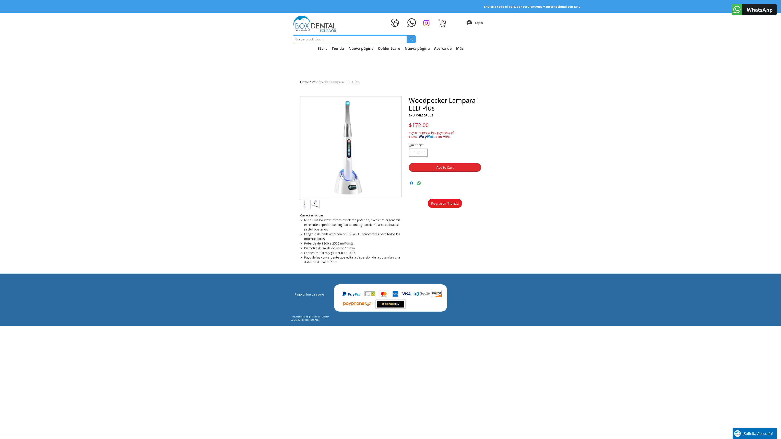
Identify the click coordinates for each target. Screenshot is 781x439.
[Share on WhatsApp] (419, 183)
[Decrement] (412, 152)
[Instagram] (426, 23)
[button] (442, 23)
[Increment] (424, 152)
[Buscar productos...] (411, 39)
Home (304, 82)
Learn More (442, 137)
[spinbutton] (418, 152)
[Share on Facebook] (411, 183)
